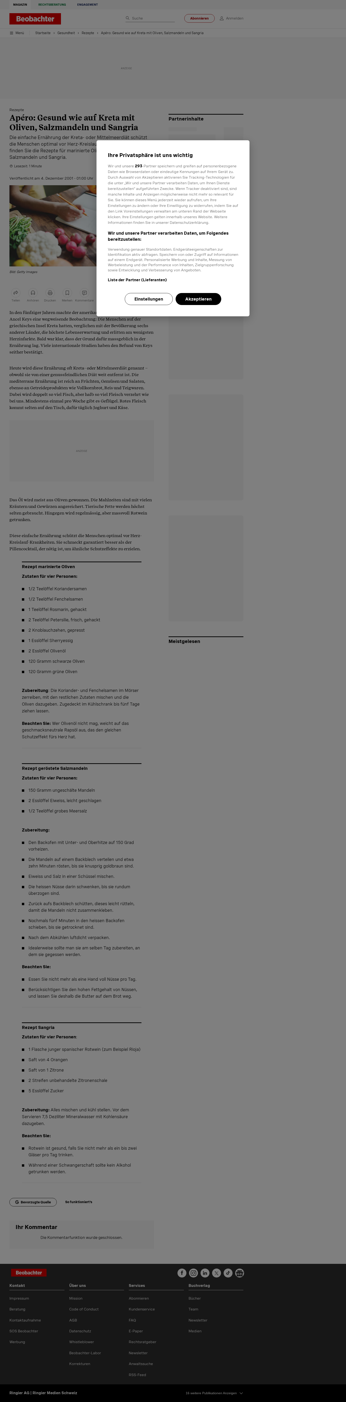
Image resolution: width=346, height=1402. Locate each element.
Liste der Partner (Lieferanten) (137, 280)
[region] (173, 228)
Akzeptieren (198, 299)
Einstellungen (148, 299)
